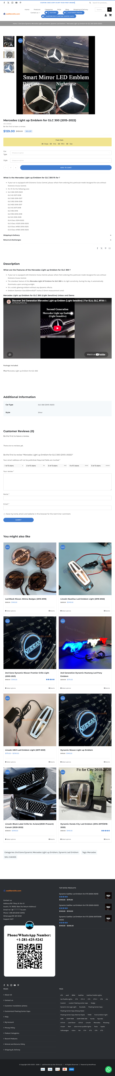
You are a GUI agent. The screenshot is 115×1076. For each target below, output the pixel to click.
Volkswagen (64, 1030)
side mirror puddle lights (82, 1026)
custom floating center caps (78, 1003)
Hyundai (100, 1019)
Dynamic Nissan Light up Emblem (76, 750)
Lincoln (88, 1022)
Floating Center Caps (95, 1007)
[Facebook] (97, 248)
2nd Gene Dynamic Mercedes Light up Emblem (36, 852)
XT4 (84, 1030)
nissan (62, 1026)
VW (79, 1030)
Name (6, 494)
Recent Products (11, 1039)
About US (8, 995)
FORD (89, 1015)
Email (6, 504)
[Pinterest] (106, 248)
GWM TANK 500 (82, 1019)
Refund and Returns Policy (15, 1044)
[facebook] (4, 3)
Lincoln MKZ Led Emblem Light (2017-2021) (25, 750)
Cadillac (81, 995)
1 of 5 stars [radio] (9, 466)
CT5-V (95, 999)
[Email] (110, 248)
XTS (101, 1030)
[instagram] (12, 3)
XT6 (96, 1030)
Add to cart (66, 168)
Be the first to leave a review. (14, 126)
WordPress (92, 1064)
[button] (57, 235)
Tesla (96, 1026)
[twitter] (8, 3)
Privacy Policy (10, 1028)
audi (67, 995)
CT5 (89, 999)
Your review (8, 471)
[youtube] (16, 3)
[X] (102, 248)
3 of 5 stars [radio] (52, 466)
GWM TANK (70, 1019)
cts (107, 999)
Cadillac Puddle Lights (94, 995)
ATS (61, 995)
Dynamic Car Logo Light (68, 1007)
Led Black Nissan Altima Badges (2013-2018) (25, 599)
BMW (73, 995)
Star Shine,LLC (58, 1064)
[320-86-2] (11, 13)
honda (92, 1019)
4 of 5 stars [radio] (74, 466)
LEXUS (80, 1022)
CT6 (101, 999)
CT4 (76, 999)
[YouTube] (15, 985)
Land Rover (71, 1022)
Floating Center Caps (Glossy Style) (72, 1011)
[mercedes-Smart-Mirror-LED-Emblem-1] (64, 75)
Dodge (93, 1003)
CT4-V (83, 999)
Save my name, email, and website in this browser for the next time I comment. (38, 514)
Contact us (9, 1000)
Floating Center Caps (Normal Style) (72, 1015)
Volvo (73, 1030)
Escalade (82, 1007)
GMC (62, 1019)
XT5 (90, 1030)
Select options (11, 611)
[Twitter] (8, 985)
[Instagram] (11, 985)
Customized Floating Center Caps (17, 1011)
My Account (9, 1022)
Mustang (106, 1022)
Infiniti (62, 1022)
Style (5, 160)
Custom (63, 1003)
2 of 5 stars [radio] (31, 466)
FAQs (7, 1017)
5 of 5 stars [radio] (96, 466)
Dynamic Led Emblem (69, 852)
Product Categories (12, 1033)
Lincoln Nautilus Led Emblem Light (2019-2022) (82, 599)
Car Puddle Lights (66, 999)
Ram (69, 1026)
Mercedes (91, 852)
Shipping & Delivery (12, 1050)
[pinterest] (20, 3)
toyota (103, 1026)
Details (52, 611)
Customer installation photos (16, 1006)
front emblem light (100, 1015)
